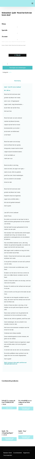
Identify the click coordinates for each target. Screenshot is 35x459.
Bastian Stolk (7, 453)
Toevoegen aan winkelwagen (17, 67)
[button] (17, 33)
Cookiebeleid (17, 453)
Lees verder (9, 408)
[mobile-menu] (32, 3)
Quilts (6, 41)
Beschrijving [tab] (17, 80)
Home (3, 41)
